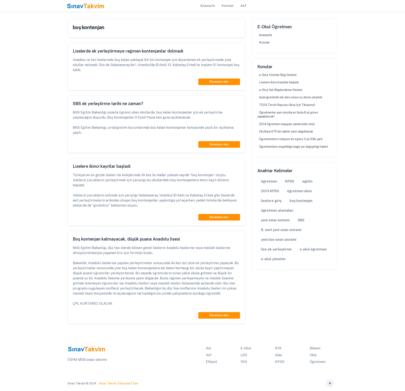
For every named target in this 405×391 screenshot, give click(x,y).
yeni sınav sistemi (275, 220)
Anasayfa (265, 35)
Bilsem (315, 348)
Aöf (209, 355)
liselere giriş (271, 201)
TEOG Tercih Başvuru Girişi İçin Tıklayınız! (287, 105)
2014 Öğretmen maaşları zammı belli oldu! (287, 124)
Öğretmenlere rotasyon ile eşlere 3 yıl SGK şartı (291, 139)
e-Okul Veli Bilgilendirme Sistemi (280, 90)
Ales (278, 355)
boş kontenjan (301, 201)
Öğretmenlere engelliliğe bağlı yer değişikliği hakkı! (293, 146)
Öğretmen (318, 362)
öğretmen (269, 181)
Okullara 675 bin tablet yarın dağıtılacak (286, 131)
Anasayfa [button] (207, 5)
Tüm (135, 383)
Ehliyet (211, 362)
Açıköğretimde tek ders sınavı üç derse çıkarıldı (290, 97)
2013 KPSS (270, 191)
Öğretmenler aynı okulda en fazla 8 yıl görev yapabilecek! (287, 114)
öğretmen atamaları (277, 210)
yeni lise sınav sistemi (278, 240)
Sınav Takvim (108, 383)
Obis (313, 355)
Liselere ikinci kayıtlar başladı (279, 82)
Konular (264, 42)
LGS (243, 355)
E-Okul (245, 348)
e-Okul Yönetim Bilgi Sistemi (278, 75)
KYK (278, 348)
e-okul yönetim (273, 259)
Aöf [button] (243, 5)
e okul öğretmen (313, 249)
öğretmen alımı (299, 191)
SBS (301, 220)
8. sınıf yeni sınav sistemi (281, 230)
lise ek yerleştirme (276, 249)
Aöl (208, 348)
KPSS (289, 181)
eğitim (307, 181)
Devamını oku (219, 81)
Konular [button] (228, 5)
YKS (243, 362)
